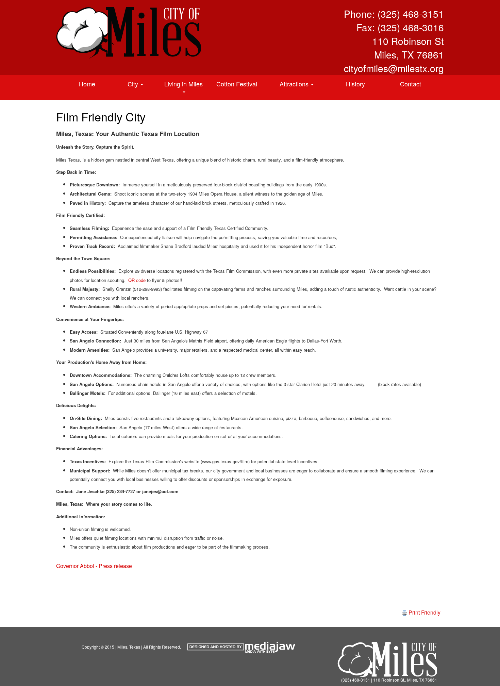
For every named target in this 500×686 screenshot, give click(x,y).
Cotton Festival (236, 83)
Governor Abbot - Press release (94, 566)
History (355, 83)
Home (87, 83)
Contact (410, 83)
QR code (137, 280)
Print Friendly (423, 612)
